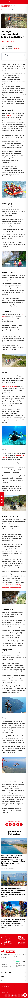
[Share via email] (17, 824)
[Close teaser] (4, 491)
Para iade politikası (15, 989)
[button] (2, 499)
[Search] (12, 6)
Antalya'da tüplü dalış (9, 386)
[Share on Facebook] (6, 824)
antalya (25, 9)
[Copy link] (21, 824)
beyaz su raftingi (11, 115)
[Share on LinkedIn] (14, 824)
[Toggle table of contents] (24, 55)
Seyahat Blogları (15, 9)
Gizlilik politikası (5, 989)
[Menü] (26, 6)
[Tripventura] (8, 951)
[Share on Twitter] (10, 824)
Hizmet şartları (4, 992)
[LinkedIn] (22, 995)
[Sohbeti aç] (25, 995)
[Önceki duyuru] (3, 2)
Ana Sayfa (6, 9)
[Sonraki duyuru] (25, 2)
